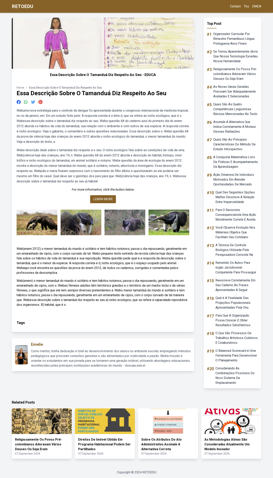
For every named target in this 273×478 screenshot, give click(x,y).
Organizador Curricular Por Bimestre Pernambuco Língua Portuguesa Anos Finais (233, 38)
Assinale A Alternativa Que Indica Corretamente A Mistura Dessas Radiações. (234, 126)
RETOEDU (22, 6)
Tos (246, 6)
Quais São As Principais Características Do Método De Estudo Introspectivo (234, 144)
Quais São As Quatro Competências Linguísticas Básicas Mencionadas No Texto (235, 109)
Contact (235, 6)
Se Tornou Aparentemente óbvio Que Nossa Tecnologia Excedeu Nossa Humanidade (235, 56)
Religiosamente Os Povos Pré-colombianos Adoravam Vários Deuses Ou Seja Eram (235, 74)
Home (20, 87)
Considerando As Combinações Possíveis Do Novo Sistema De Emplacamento (235, 375)
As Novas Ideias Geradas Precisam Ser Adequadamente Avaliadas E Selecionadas (234, 91)
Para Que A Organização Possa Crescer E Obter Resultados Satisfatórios (232, 320)
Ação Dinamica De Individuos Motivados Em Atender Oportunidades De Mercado (233, 179)
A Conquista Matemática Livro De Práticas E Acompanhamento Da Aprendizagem (235, 162)
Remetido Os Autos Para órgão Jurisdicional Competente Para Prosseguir (235, 267)
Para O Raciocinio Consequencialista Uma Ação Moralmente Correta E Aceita (235, 214)
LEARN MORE (103, 199)
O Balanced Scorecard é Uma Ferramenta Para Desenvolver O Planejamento (236, 355)
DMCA (256, 6)
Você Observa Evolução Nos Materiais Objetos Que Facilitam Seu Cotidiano (235, 232)
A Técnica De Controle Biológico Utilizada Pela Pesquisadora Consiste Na (234, 250)
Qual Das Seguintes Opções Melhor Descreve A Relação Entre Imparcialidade (235, 197)
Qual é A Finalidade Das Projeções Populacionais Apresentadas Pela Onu (232, 302)
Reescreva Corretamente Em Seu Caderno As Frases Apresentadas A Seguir (235, 285)
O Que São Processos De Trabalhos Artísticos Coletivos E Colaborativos (236, 338)
